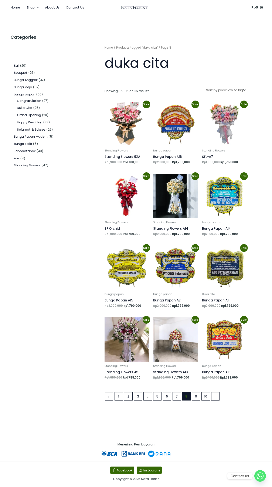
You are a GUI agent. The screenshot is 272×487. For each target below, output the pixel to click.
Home (15, 7)
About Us (52, 7)
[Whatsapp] (260, 476)
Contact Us (75, 7)
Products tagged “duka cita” (137, 48)
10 (205, 396)
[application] (37, 7)
